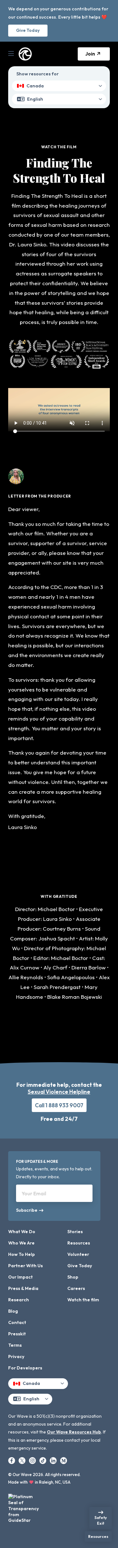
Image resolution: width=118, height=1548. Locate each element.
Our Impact (20, 1277)
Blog (13, 1311)
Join (90, 53)
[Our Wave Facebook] (12, 1460)
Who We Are (21, 1243)
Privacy (16, 1356)
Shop (72, 1277)
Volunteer (78, 1254)
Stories (75, 1231)
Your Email (34, 1193)
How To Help (21, 1254)
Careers (76, 1288)
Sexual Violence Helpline (59, 1091)
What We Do (21, 1231)
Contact (17, 1322)
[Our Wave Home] (25, 54)
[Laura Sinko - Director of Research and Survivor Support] (16, 480)
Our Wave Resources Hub (74, 1432)
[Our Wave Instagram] (33, 1460)
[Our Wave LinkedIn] (54, 1460)
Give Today (28, 30)
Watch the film (83, 1300)
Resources (78, 1243)
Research (18, 1300)
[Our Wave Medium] (63, 1460)
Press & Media (23, 1288)
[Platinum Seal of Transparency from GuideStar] (24, 1506)
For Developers (25, 1368)
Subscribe (25, 1210)
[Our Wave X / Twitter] (22, 1460)
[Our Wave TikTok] (43, 1460)
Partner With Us (25, 1265)
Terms (15, 1345)
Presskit (17, 1334)
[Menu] (11, 54)
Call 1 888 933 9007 (59, 1105)
